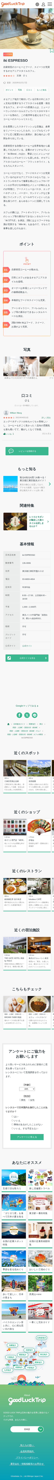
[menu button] (50, 4)
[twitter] (27, 715)
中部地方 (30, 1368)
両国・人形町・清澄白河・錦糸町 (25, 727)
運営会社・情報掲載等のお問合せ (27, 1464)
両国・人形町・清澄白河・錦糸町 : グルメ (25, 731)
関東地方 (32, 724)
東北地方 (43, 1354)
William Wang (16, 413)
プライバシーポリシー (27, 1457)
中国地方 (10, 1357)
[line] (34, 715)
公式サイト (27, 646)
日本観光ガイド (19, 724)
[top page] (8, 724)
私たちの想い (27, 1445)
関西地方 (22, 1355)
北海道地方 (41, 1338)
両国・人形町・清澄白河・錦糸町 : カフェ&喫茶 (25, 734)
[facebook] (19, 715)
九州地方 (7, 1370)
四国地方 (19, 1367)
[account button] (43, 4)
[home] (13, 4)
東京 (41, 724)
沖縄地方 (12, 1345)
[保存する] (51, 51)
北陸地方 (29, 1350)
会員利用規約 (27, 1451)
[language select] (37, 4)
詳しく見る (46, 418)
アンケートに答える (27, 1137)
